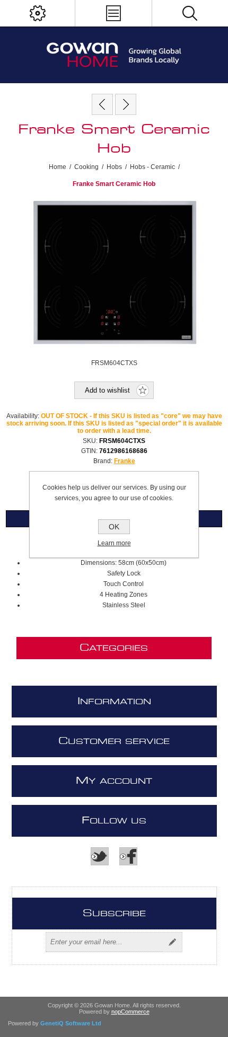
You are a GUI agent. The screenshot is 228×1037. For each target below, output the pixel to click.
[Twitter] (99, 856)
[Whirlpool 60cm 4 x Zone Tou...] (102, 104)
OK (114, 526)
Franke (124, 461)
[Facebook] (128, 856)
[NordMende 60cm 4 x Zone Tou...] (125, 104)
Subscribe (172, 942)
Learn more (114, 543)
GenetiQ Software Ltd (70, 1023)
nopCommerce (130, 1011)
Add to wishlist (107, 390)
